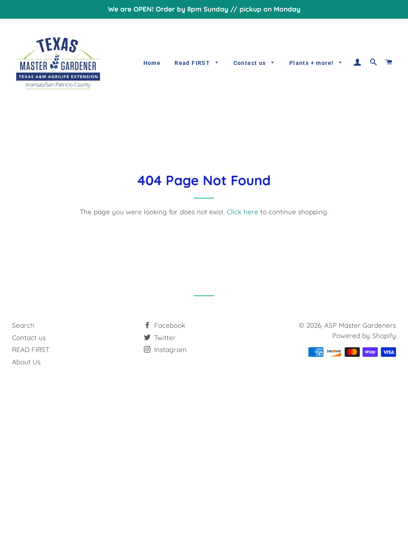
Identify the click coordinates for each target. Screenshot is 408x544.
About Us (26, 362)
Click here (242, 211)
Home (152, 63)
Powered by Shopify (364, 335)
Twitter (164, 337)
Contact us (250, 63)
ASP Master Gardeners (360, 325)
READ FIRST (30, 349)
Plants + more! (312, 63)
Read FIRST (193, 63)
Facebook (168, 325)
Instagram (169, 349)
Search (23, 325)
